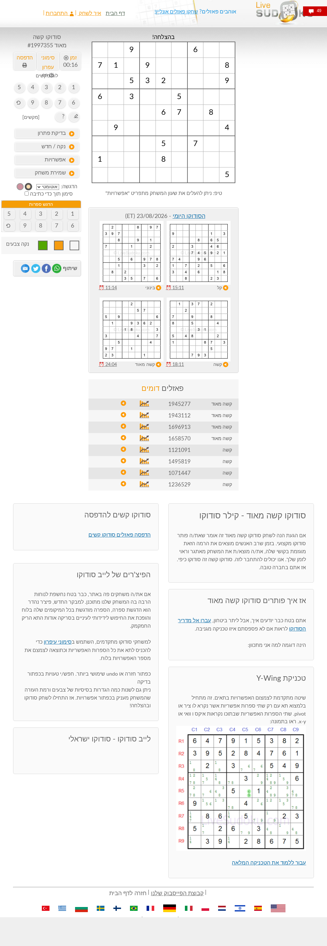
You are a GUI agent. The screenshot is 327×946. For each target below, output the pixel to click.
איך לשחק (89, 13)
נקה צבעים (17, 244)
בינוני (150, 288)
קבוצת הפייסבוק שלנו (177, 893)
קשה (217, 364)
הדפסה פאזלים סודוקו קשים (119, 535)
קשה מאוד (145, 364)
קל (219, 288)
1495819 (179, 461)
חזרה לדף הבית (128, 893)
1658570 (179, 438)
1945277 (179, 404)
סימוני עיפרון (58, 642)
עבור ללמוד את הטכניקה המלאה (269, 862)
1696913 (179, 427)
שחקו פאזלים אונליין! (176, 11)
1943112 (179, 415)
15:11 (175, 288)
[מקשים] (31, 117)
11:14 (108, 288)
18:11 (175, 364)
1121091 (179, 450)
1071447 (179, 473)
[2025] (28, 186)
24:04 (108, 364)
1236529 (179, 484)
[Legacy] (20, 186)
